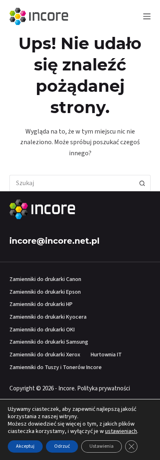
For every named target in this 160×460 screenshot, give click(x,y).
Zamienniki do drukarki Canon (45, 279)
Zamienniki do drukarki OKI (42, 329)
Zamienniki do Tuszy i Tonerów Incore (55, 367)
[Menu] (147, 16)
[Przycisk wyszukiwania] (142, 183)
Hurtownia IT (106, 354)
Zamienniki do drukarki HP (41, 304)
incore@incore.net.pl (54, 241)
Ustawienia (101, 446)
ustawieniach (121, 431)
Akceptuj (25, 446)
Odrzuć (62, 446)
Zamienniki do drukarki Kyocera (48, 317)
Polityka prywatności (103, 388)
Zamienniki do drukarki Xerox (44, 354)
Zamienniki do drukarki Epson (45, 292)
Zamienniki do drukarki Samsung (48, 342)
